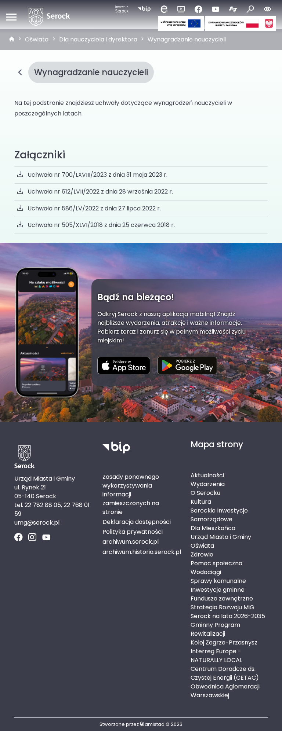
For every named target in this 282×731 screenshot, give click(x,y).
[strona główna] (12, 39)
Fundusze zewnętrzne (222, 598)
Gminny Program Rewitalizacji (215, 629)
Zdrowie (202, 554)
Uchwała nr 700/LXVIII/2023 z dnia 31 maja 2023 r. (97, 174)
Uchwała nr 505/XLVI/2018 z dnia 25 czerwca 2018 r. (101, 225)
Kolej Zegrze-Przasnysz (224, 642)
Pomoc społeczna (216, 563)
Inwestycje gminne (218, 589)
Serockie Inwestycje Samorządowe (219, 515)
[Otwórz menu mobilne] (11, 17)
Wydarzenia (208, 484)
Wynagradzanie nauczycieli (187, 39)
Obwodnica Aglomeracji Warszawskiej (225, 690)
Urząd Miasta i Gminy (221, 537)
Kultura (201, 501)
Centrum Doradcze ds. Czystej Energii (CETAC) (225, 673)
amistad (154, 724)
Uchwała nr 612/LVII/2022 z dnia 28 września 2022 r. (100, 191)
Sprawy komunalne (218, 581)
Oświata (36, 39)
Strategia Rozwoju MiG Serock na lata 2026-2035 (228, 611)
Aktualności (207, 475)
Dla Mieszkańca (213, 528)
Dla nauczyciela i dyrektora (98, 39)
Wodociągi (206, 572)
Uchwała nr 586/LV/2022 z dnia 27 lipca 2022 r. (94, 208)
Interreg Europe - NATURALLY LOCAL (216, 655)
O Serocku (205, 493)
